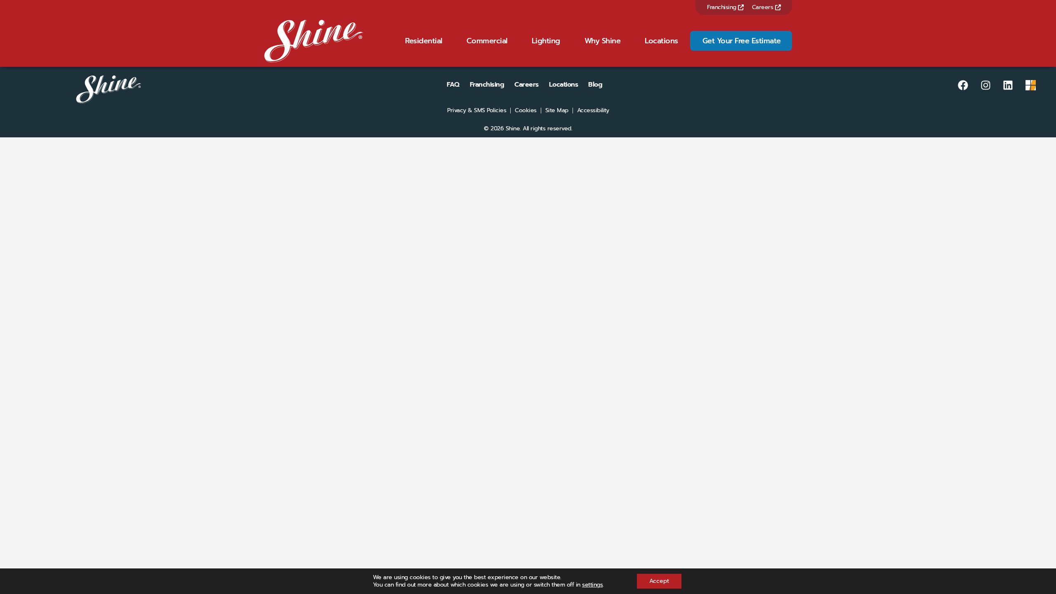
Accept (659, 581)
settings (592, 585)
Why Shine (603, 41)
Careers (763, 7)
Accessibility (593, 110)
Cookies (526, 110)
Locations (661, 41)
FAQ (453, 85)
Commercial (487, 41)
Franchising (722, 7)
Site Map (556, 110)
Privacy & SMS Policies (476, 110)
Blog (595, 85)
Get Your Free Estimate (741, 41)
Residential (423, 41)
